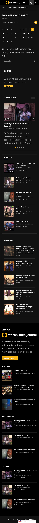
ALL (3, 29)
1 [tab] (15, 147)
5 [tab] (23, 147)
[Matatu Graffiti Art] (7, 375)
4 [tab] (21, 147)
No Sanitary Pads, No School (24, 193)
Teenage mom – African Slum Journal (18, 124)
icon (19, 112)
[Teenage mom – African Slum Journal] (9, 168)
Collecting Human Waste (23, 208)
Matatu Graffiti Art (21, 371)
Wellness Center (22, 221)
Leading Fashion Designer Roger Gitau (24, 262)
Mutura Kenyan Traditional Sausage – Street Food (24, 307)
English (24, 521)
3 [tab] (19, 147)
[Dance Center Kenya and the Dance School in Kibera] (9, 295)
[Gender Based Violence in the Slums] (7, 404)
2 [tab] (17, 147)
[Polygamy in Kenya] (9, 182)
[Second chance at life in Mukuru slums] (9, 280)
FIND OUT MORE (9, 358)
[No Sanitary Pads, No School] (9, 197)
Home (3, 8)
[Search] (36, 2)
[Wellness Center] (9, 226)
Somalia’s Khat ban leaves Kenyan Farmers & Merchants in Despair (25, 249)
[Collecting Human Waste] (9, 211)
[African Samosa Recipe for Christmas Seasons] (7, 390)
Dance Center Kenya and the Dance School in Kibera (25, 292)
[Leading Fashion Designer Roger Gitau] (9, 266)
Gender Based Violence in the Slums (25, 401)
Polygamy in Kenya (23, 178)
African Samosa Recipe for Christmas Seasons (24, 386)
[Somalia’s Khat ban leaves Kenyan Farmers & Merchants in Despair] (9, 251)
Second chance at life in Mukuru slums (25, 277)
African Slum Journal (13, 128)
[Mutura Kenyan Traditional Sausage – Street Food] (9, 309)
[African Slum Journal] (15, 2)
